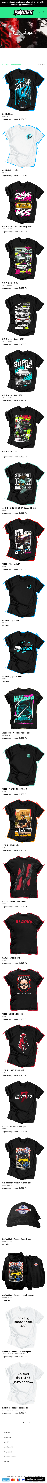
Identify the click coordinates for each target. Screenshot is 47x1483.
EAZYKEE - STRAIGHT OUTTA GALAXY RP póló (19, 508)
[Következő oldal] (29, 1422)
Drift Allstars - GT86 (10, 283)
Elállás (6, 1462)
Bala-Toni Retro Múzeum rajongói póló (16, 1183)
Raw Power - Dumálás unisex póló (15, 1408)
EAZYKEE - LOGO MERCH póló (13, 1070)
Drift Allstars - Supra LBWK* (13, 339)
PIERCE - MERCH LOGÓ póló (12, 1014)
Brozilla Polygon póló (10, 170)
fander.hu (13, 1476)
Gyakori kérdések (10, 1457)
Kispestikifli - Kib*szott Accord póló (16, 733)
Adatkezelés (9, 1447)
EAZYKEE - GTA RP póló (10, 845)
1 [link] (17, 1422)
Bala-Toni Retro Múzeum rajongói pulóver (18, 1295)
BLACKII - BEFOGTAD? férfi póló (14, 1126)
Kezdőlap (7, 1437)
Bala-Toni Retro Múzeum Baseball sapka (17, 1239)
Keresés (7, 1432)
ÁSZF (6, 1442)
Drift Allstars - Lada (9, 451)
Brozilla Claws (7, 114)
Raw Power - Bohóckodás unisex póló (16, 1351)
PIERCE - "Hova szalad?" (11, 564)
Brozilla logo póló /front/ (12, 676)
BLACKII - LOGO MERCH (11, 958)
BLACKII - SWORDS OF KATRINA (14, 901)
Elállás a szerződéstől (35, 1479)
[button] (2, 12)
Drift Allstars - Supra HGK (12, 395)
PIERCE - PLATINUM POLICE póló (14, 789)
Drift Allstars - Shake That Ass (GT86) (17, 226)
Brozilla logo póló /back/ (11, 620)
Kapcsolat (8, 1452)
